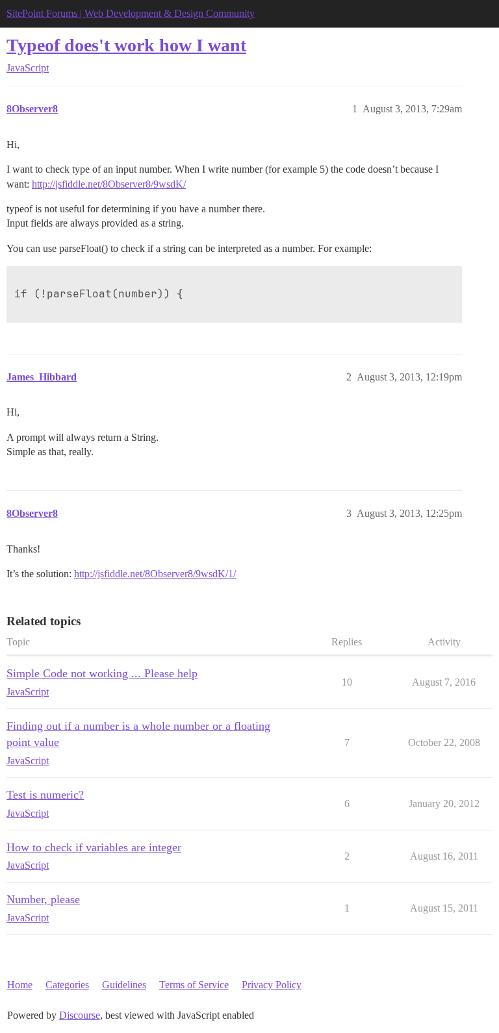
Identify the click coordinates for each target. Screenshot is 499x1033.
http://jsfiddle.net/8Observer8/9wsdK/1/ (155, 573)
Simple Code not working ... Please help (102, 673)
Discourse (79, 1015)
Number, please (43, 899)
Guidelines (124, 984)
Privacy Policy (271, 984)
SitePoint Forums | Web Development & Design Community (130, 13)
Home (19, 984)
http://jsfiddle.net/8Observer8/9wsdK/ (109, 184)
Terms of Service (194, 984)
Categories (67, 984)
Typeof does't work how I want (126, 45)
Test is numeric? (45, 794)
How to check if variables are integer (93, 847)
